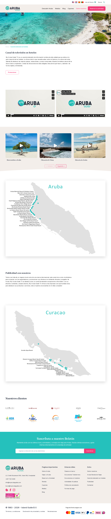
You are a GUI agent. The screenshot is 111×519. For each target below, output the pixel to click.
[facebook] (10, 490)
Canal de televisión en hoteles (96, 478)
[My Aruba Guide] (13, 8)
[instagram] (14, 490)
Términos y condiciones (13, 511)
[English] (73, 2)
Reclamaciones (52, 511)
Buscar (100, 2)
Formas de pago (70, 488)
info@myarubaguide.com (13, 482)
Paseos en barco (70, 471)
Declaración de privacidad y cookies (34, 511)
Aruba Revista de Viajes (94, 475)
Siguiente (60, 166)
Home (7, 46)
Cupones (44, 485)
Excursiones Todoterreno (72, 475)
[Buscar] (104, 2)
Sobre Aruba (46, 471)
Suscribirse (89, 451)
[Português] (82, 2)
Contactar (90, 485)
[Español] (79, 2)
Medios (44, 488)
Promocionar (12, 72)
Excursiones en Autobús (72, 478)
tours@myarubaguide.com (14, 486)
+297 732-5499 (10, 479)
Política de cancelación (72, 485)
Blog (43, 492)
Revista (44, 481)
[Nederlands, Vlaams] (76, 2)
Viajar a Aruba (46, 475)
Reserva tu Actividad (48, 478)
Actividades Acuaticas (71, 481)
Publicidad (90, 481)
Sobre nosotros (92, 471)
